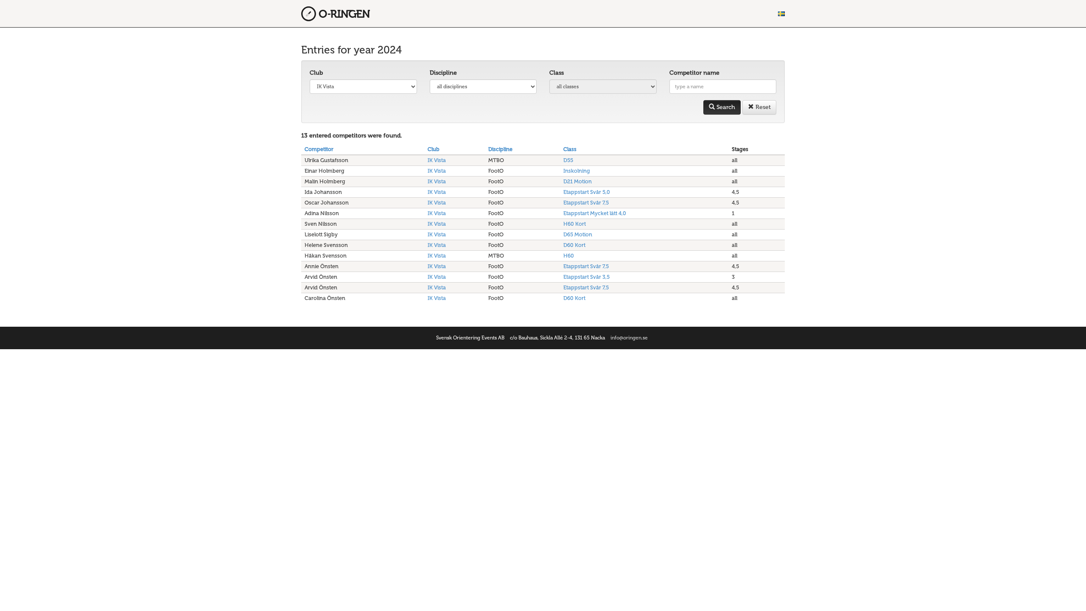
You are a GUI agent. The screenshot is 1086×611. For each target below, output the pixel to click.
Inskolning (576, 171)
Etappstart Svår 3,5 (586, 277)
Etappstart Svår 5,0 (586, 192)
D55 (568, 160)
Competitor (319, 149)
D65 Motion (577, 234)
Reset (762, 107)
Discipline (443, 72)
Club (316, 72)
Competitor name (694, 72)
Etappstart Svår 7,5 (586, 202)
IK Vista (437, 160)
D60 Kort (574, 245)
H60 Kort (574, 224)
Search (725, 107)
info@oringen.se (629, 338)
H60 (568, 255)
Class (556, 72)
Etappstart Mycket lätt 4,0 (594, 213)
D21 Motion (577, 181)
